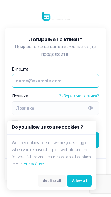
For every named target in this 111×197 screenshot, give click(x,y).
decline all (52, 180)
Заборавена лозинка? (79, 95)
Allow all (79, 180)
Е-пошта (20, 68)
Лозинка (20, 95)
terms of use (33, 163)
